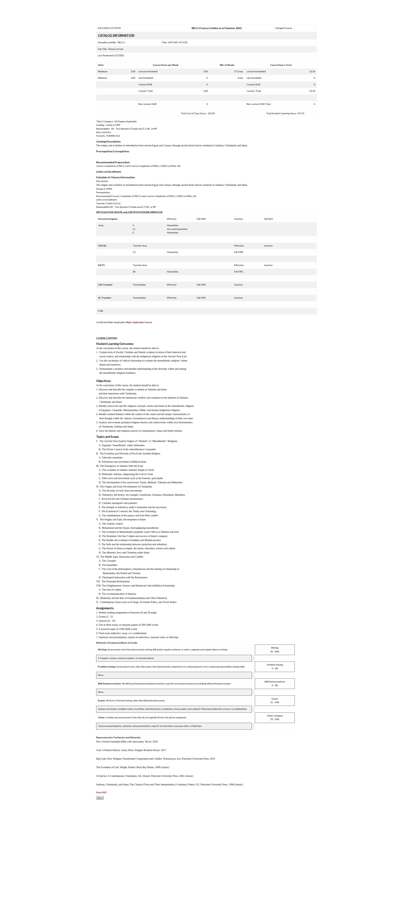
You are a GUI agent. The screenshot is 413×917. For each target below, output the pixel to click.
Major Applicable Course (139, 322)
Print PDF (101, 792)
